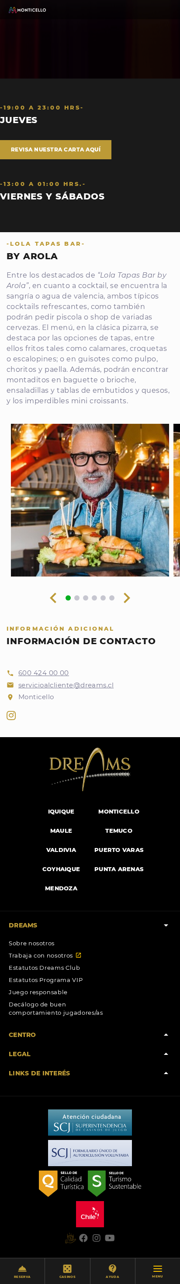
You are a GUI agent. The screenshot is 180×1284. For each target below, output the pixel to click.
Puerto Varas (118, 849)
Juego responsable (38, 992)
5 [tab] (103, 598)
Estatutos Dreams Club (44, 967)
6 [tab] (111, 598)
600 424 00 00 (43, 673)
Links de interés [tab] (90, 1073)
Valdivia (61, 849)
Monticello (118, 811)
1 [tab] (68, 598)
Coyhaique (61, 868)
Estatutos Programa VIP (46, 979)
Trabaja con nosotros (45, 955)
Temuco (118, 830)
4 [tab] (94, 598)
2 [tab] (77, 598)
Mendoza (61, 888)
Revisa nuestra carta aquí (55, 149)
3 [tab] (85, 598)
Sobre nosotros (32, 943)
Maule (61, 830)
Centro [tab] (90, 1035)
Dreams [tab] (90, 925)
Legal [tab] (90, 1054)
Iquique (61, 811)
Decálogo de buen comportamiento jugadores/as (56, 1008)
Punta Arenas (118, 868)
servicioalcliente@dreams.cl (66, 685)
